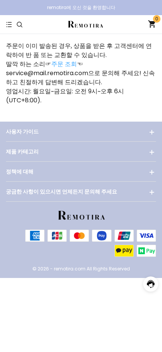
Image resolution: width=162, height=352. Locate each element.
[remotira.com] (85, 24)
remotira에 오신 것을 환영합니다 (81, 7)
